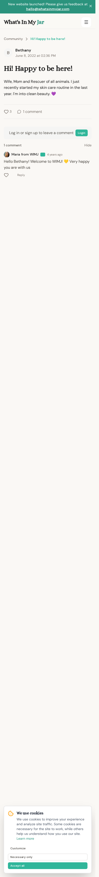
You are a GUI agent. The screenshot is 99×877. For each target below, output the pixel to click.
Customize (18, 848)
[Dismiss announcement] (90, 6)
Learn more (25, 838)
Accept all (17, 866)
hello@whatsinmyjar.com (47, 9)
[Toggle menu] (86, 22)
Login (81, 133)
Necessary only (21, 857)
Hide (88, 145)
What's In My (24, 22)
